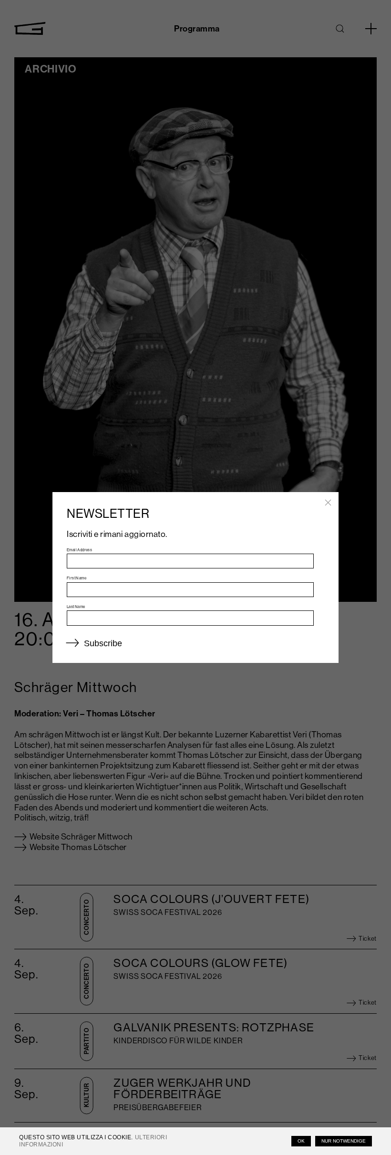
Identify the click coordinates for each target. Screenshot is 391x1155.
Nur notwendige (343, 1141)
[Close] (328, 502)
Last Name (76, 607)
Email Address (79, 550)
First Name (76, 578)
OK (301, 1141)
